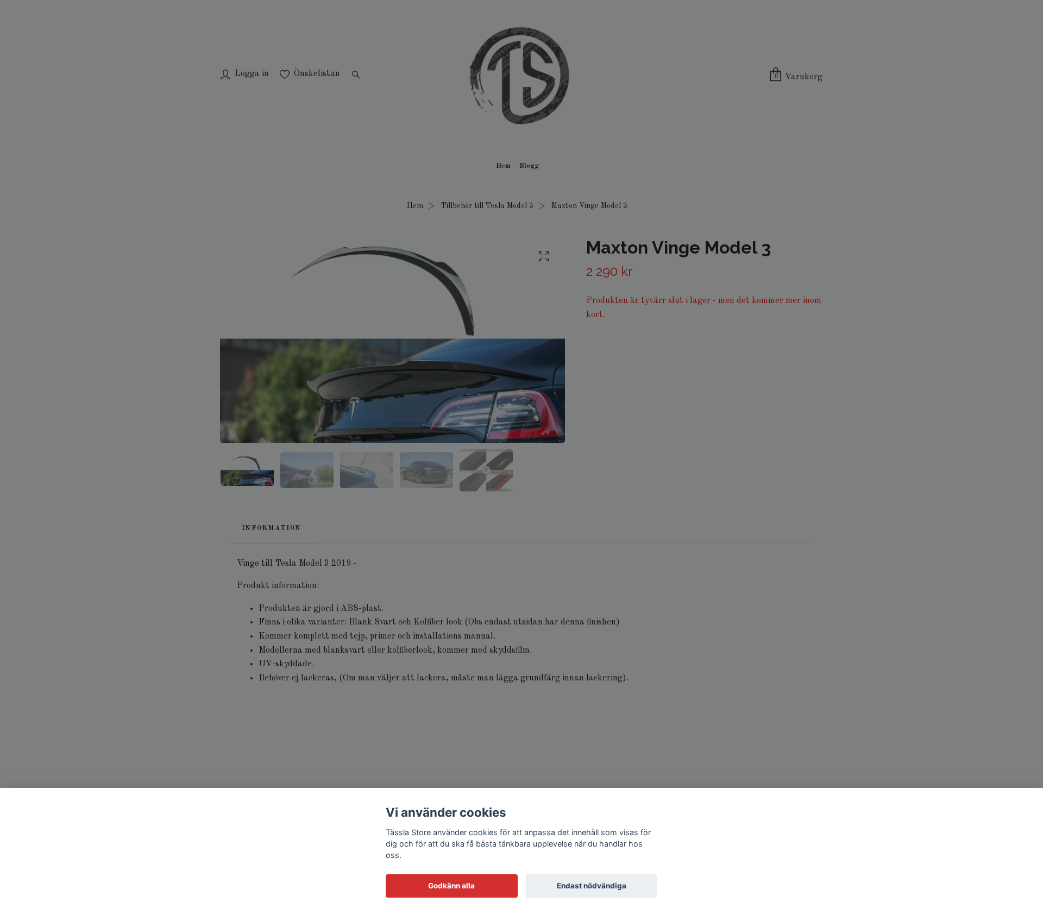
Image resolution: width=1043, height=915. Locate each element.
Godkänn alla (451, 885)
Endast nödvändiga (591, 885)
